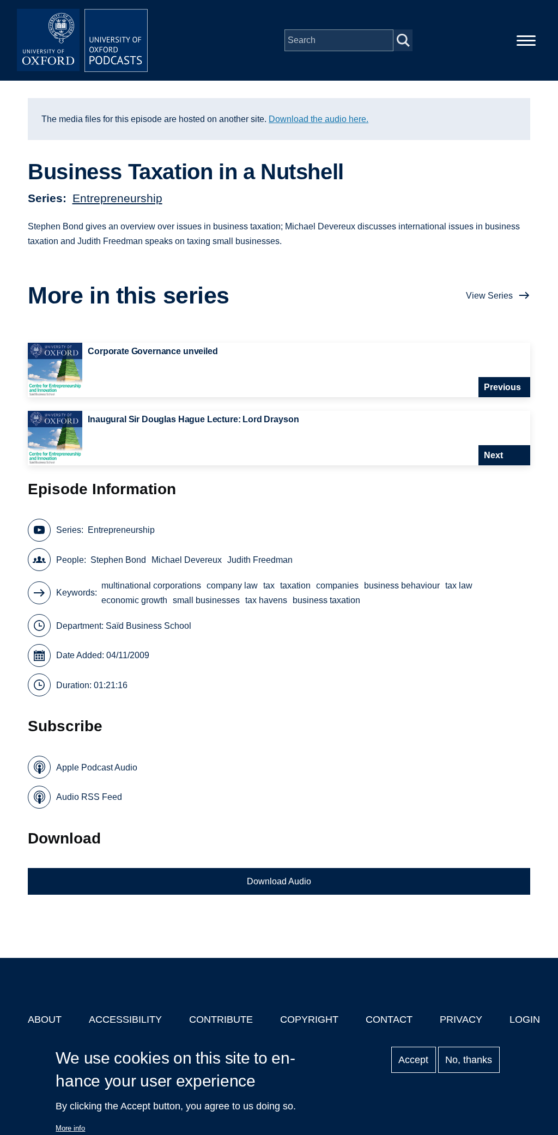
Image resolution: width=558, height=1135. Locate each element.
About (45, 1019)
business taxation (326, 600)
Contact (389, 1019)
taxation (295, 585)
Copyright (309, 1019)
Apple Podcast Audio (96, 767)
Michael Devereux (186, 560)
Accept (413, 1059)
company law (232, 585)
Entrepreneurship (117, 198)
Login (525, 1019)
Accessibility (125, 1019)
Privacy (461, 1019)
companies (337, 585)
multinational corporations (151, 585)
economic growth (134, 600)
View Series (489, 295)
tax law (458, 585)
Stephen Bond (118, 560)
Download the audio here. (318, 119)
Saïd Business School (148, 625)
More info (70, 1128)
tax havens (266, 600)
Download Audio (279, 881)
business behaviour (402, 585)
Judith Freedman (260, 560)
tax (269, 585)
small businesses (206, 600)
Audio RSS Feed (89, 797)
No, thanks (468, 1059)
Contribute (221, 1019)
